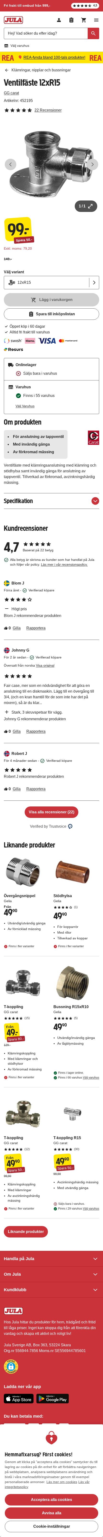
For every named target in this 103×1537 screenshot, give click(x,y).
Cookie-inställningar (51, 1526)
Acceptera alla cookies (51, 1500)
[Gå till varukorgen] (84, 20)
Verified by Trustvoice (48, 826)
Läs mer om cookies (61, 1482)
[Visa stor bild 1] (51, 164)
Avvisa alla (51, 1513)
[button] (11, 1366)
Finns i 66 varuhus (78, 1077)
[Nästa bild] (92, 164)
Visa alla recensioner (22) (51, 812)
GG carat (11, 93)
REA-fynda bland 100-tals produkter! (54, 57)
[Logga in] (59, 20)
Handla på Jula (19, 1258)
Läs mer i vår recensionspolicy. (64, 564)
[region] (51, 1480)
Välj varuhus (20, 45)
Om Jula (12, 1274)
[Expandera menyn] (96, 20)
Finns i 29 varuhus (78, 1208)
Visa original (45, 665)
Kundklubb (15, 1289)
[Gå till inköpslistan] (71, 20)
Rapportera (36, 628)
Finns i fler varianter (21, 946)
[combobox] (51, 33)
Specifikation (18, 501)
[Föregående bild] (10, 164)
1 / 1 (82, 206)
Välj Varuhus (25, 406)
